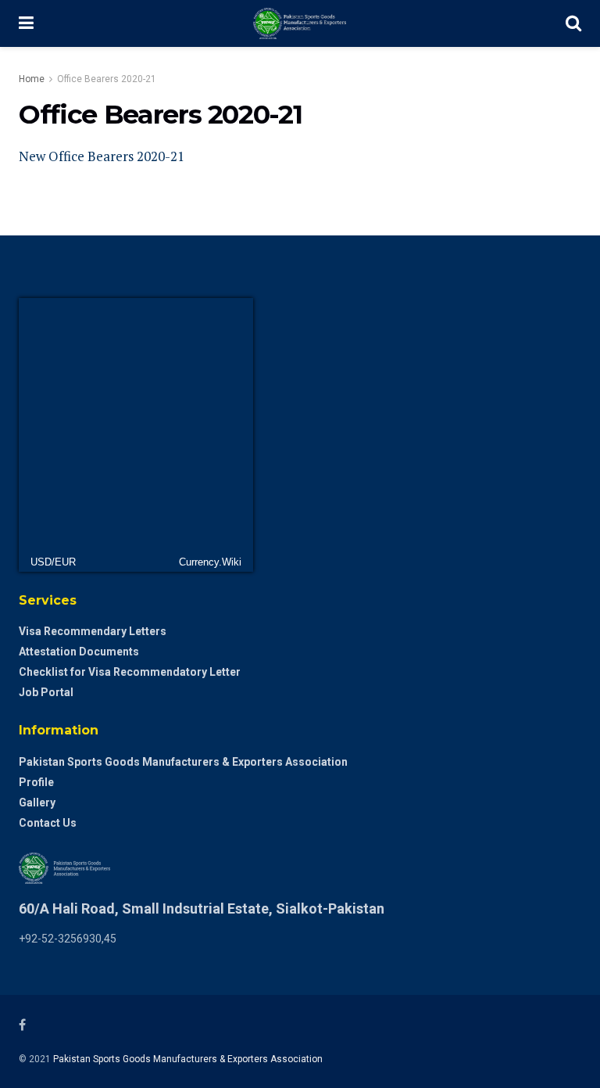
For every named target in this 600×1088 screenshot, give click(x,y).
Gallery (37, 802)
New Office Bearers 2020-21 (101, 156)
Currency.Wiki (210, 562)
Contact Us (48, 823)
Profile (36, 782)
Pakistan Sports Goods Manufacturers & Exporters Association (183, 762)
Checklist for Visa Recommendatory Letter (130, 672)
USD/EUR (53, 562)
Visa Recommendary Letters (92, 631)
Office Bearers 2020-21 (106, 79)
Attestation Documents (79, 651)
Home (32, 79)
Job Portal (46, 692)
